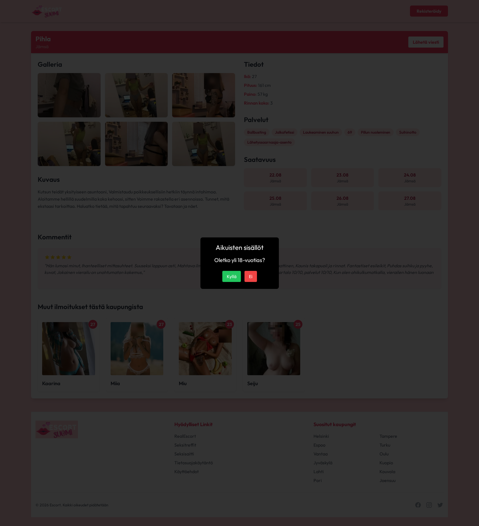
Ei (251, 276)
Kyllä (231, 276)
